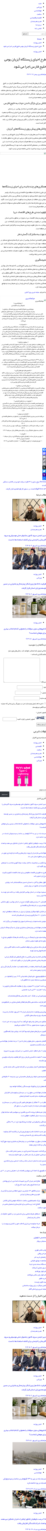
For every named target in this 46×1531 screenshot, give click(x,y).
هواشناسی (38, 10)
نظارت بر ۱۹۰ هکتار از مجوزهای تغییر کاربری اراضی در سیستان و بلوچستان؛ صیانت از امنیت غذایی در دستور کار (24, 1104)
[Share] (23, 478)
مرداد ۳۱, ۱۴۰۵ (32, 1489)
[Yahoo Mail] (23, 474)
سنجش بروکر (41, 1241)
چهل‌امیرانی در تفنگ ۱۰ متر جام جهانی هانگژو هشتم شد (27, 996)
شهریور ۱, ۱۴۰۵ (32, 639)
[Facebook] (23, 450)
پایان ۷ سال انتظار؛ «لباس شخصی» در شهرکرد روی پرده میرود (25, 1051)
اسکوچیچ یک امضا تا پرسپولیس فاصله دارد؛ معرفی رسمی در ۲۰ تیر (23, 1170)
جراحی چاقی (42, 1253)
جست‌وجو (42, 790)
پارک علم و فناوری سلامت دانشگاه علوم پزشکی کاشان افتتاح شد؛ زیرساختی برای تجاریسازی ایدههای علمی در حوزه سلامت (24, 1204)
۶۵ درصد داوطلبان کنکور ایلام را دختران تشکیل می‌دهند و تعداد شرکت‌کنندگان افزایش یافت (23, 1521)
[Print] (23, 464)
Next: (26, 489)
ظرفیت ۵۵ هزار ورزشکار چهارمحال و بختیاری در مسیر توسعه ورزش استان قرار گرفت (24, 586)
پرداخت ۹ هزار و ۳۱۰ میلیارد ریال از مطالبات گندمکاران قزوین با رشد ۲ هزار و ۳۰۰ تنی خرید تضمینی (24, 987)
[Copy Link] (23, 460)
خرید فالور (42, 1278)
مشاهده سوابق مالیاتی (38, 1260)
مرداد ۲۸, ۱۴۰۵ (31, 1529)
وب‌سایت (43, 698)
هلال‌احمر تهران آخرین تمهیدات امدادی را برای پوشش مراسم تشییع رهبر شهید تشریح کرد (21, 1182)
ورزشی (39, 7)
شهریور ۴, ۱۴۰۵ (31, 545)
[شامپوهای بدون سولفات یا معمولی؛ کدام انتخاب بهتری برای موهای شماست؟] (29, 617)
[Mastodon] (23, 453)
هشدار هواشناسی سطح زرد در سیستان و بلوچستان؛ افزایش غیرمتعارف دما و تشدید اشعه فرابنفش (25, 1094)
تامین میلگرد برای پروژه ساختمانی (34, 1285)
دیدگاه (43, 682)
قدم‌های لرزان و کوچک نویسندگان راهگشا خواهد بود (27, 1086)
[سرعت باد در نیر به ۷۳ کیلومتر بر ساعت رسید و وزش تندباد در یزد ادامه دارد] (29, 1464)
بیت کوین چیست (40, 1282)
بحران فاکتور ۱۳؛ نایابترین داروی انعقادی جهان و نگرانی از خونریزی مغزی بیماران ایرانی (20, 1192)
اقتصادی (36, 18)
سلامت (39, 14)
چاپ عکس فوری (40, 1250)
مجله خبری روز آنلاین (32, 292)
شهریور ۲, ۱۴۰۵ (32, 594)
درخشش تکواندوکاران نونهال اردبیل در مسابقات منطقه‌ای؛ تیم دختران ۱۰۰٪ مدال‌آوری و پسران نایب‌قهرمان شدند (24, 913)
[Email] (23, 457)
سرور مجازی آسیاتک (39, 1267)
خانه (40, 3)
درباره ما (39, 25)
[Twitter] (23, 471)
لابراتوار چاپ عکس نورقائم (37, 1275)
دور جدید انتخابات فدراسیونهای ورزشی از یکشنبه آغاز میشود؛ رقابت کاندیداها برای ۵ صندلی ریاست (24, 1133)
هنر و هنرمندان (36, 21)
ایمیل (43, 692)
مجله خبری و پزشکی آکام (37, 1289)
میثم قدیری (41, 74)
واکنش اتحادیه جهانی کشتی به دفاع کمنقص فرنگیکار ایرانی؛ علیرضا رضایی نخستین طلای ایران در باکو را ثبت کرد (25, 958)
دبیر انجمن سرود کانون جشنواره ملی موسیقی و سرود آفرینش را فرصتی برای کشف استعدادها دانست (25, 537)
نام (44, 687)
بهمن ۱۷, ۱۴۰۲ (32, 74)
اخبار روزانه (37, 51)
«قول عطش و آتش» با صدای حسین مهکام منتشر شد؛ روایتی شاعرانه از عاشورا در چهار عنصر (25, 884)
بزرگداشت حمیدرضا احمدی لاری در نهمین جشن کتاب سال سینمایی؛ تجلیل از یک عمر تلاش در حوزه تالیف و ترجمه (26, 1152)
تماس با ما (38, 28)
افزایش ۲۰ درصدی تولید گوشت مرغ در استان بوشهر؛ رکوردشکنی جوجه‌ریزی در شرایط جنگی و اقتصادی (23, 903)
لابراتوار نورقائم (40, 1271)
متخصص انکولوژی (40, 1237)
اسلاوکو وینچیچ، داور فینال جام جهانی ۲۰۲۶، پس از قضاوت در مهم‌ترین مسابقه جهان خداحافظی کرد (25, 978)
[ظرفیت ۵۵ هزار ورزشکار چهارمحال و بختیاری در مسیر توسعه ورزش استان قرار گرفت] (29, 569)
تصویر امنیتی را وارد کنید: (26, 719)
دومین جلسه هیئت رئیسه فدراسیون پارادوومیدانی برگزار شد (24, 921)
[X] (23, 467)
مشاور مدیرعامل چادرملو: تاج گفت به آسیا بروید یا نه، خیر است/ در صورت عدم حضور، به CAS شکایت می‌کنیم (24, 1023)
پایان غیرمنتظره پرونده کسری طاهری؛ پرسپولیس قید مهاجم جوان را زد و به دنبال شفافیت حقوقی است (23, 1113)
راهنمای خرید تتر (40, 1257)
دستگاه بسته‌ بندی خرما (37, 1264)
